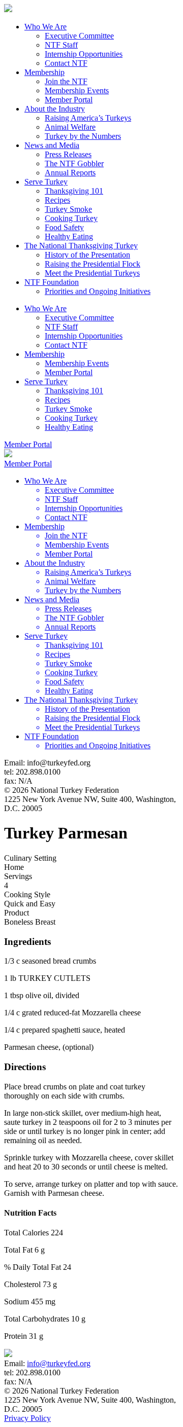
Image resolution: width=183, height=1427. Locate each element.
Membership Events (77, 90)
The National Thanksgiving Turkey (81, 245)
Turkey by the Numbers (83, 136)
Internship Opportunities (84, 54)
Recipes (57, 200)
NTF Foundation (51, 282)
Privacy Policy (27, 1418)
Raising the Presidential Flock (92, 264)
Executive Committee (79, 35)
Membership (44, 72)
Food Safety (64, 227)
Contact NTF (66, 63)
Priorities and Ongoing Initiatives (97, 291)
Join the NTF (66, 81)
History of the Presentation (87, 254)
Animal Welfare (70, 127)
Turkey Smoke (68, 209)
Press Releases (68, 154)
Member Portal (69, 99)
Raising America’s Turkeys (88, 118)
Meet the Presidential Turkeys (92, 273)
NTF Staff (61, 45)
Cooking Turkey (71, 218)
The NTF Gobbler (74, 163)
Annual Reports (70, 172)
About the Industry (54, 108)
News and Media (51, 145)
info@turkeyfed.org (58, 1363)
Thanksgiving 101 (74, 191)
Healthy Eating (69, 236)
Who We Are (45, 26)
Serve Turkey (46, 181)
